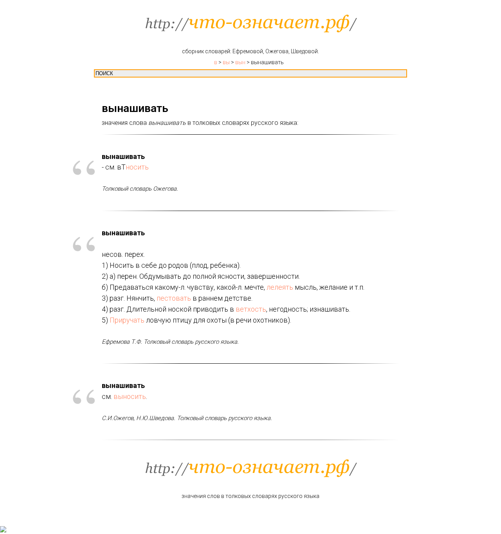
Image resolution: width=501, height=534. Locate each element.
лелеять (280, 287)
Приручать (127, 320)
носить (137, 167)
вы (226, 62)
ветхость (251, 309)
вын (240, 62)
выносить (130, 396)
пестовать (174, 298)
